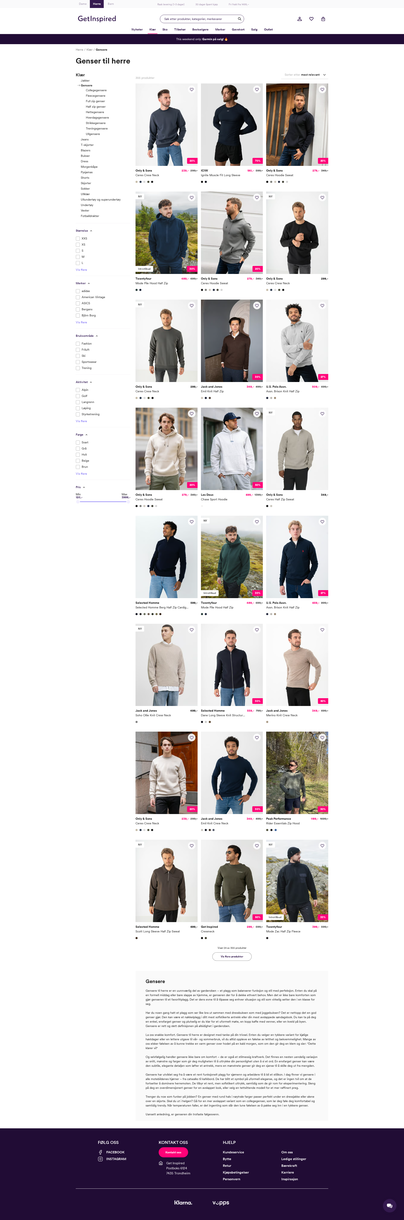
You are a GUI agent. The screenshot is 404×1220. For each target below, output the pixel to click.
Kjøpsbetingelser (236, 1172)
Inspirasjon (289, 1179)
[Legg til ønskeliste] (191, 89)
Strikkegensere (96, 123)
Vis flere (81, 269)
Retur (227, 1166)
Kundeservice (233, 1152)
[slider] (78, 502)
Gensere (86, 85)
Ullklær (85, 194)
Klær (89, 49)
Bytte (227, 1159)
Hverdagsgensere (97, 117)
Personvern (231, 1179)
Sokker (85, 188)
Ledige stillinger (293, 1159)
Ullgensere (93, 134)
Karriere (287, 1172)
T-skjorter (87, 145)
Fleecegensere (95, 95)
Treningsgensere (97, 128)
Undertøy (87, 205)
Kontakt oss (173, 1152)
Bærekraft (289, 1166)
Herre (79, 49)
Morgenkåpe (89, 166)
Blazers (85, 150)
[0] (311, 19)
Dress (84, 161)
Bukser (85, 155)
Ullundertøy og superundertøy (101, 199)
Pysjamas (87, 172)
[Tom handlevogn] (323, 19)
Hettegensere (95, 112)
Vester (85, 210)
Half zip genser (96, 106)
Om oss (287, 1152)
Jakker (85, 80)
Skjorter (86, 183)
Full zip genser (95, 101)
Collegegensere (96, 90)
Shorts (85, 177)
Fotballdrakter (90, 216)
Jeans (85, 139)
